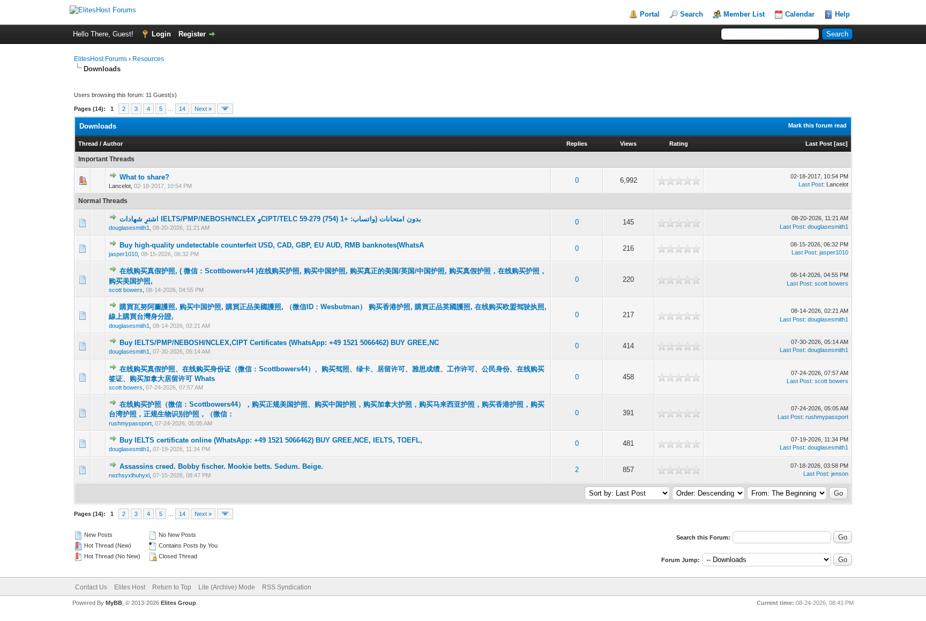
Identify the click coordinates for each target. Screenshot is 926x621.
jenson (839, 473)
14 (182, 109)
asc (841, 143)
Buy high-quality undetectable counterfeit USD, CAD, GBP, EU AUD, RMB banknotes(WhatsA (272, 245)
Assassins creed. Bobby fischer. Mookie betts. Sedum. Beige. (221, 466)
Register (192, 34)
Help (842, 14)
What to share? (144, 177)
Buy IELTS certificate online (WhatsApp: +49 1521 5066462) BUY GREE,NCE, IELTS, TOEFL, (271, 440)
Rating (678, 143)
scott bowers (126, 290)
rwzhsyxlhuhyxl (129, 475)
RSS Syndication (286, 587)
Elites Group (178, 603)
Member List (744, 14)
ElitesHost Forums (100, 59)
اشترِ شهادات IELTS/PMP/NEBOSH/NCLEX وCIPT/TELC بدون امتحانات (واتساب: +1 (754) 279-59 (270, 219)
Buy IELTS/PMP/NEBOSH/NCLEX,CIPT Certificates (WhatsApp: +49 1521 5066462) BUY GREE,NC (279, 343)
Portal (650, 14)
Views (628, 143)
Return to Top (171, 587)
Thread (88, 143)
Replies (576, 143)
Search (691, 14)
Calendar (800, 14)
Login (161, 34)
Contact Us (91, 587)
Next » (203, 109)
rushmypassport (130, 423)
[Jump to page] (225, 108)
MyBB (114, 603)
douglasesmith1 (129, 228)
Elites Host (129, 587)
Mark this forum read (817, 125)
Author (113, 143)
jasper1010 (123, 254)
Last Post (818, 143)
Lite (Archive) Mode (226, 587)
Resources (148, 59)
